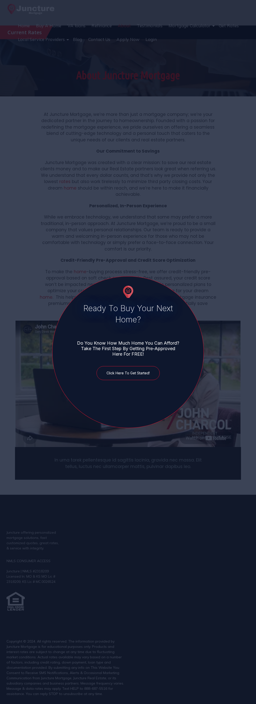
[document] (128, 352)
